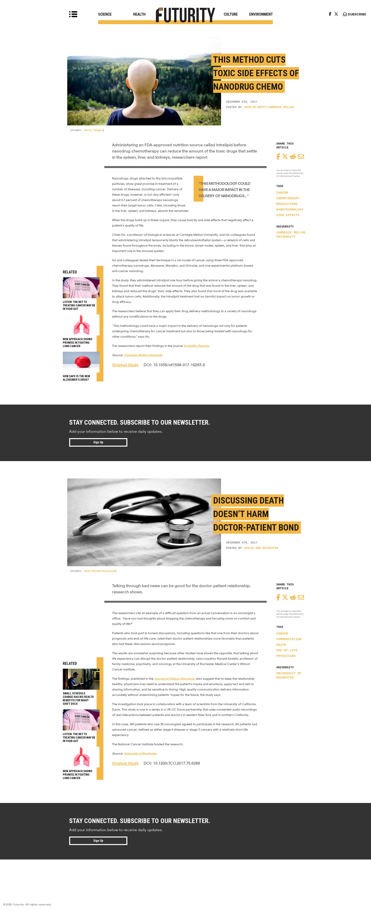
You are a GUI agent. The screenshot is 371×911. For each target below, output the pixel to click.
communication (288, 639)
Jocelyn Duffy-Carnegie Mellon (268, 107)
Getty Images (93, 130)
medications (287, 204)
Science (105, 14)
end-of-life (287, 650)
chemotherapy (288, 198)
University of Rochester (288, 675)
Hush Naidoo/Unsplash (99, 571)
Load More (185, 873)
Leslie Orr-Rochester (260, 548)
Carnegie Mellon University (290, 235)
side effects (288, 215)
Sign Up (98, 442)
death (281, 645)
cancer (282, 193)
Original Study (125, 365)
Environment (261, 14)
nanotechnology (289, 209)
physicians (286, 656)
